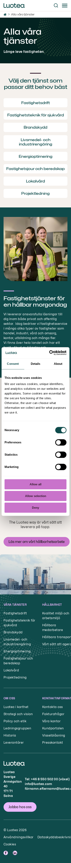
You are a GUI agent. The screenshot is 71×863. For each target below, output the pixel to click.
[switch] (60, 442)
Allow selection (35, 496)
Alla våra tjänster (23, 14)
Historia (10, 735)
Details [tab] (35, 363)
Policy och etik (15, 721)
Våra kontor (51, 721)
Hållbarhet (52, 604)
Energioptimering (17, 651)
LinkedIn (15, 853)
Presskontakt (52, 742)
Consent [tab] (13, 363)
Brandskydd (13, 632)
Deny (35, 507)
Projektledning (15, 677)
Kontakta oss (52, 707)
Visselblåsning (53, 735)
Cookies (10, 844)
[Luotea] (14, 5)
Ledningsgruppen (17, 728)
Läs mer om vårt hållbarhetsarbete (36, 542)
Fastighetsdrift (15, 613)
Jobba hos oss (20, 807)
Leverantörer (14, 742)
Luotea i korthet (16, 707)
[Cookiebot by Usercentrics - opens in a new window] (50, 352)
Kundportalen (53, 728)
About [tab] (58, 363)
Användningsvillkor (19, 837)
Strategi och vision (18, 714)
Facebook (6, 853)
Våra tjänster (15, 604)
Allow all (35, 484)
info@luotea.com (38, 784)
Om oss (9, 698)
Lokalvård (11, 670)
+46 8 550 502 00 (44, 779)
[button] (56, 5)
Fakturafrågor (53, 714)
